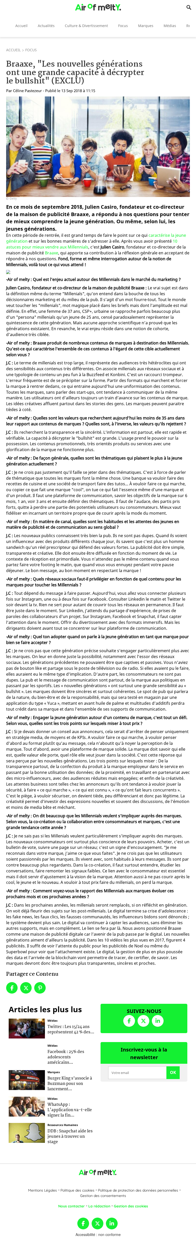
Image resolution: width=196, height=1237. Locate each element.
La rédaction (99, 1206)
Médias (170, 25)
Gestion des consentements (103, 1195)
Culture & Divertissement (86, 25)
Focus (123, 25)
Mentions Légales (42, 1190)
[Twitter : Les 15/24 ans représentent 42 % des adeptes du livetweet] (27, 1028)
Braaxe (51, 253)
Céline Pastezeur (27, 90)
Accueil (21, 25)
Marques (145, 25)
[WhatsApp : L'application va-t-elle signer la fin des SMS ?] (27, 1105)
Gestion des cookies (131, 1206)
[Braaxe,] (98, 146)
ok (173, 1072)
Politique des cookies (77, 1190)
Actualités (46, 25)
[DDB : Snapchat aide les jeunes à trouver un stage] (27, 1132)
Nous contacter (71, 1206)
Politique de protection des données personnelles (138, 1190)
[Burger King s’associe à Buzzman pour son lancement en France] (27, 1079)
